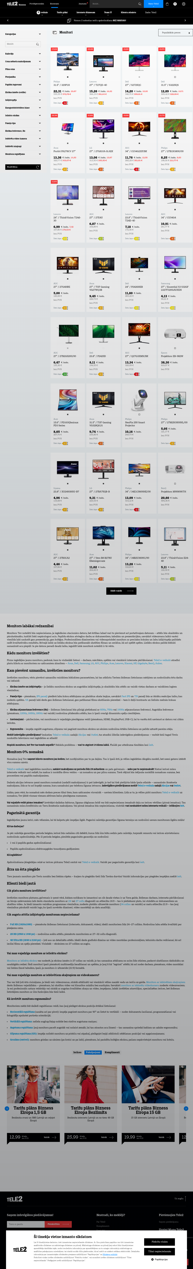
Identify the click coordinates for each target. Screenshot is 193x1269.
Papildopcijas (161, 1259)
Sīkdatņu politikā (110, 1255)
